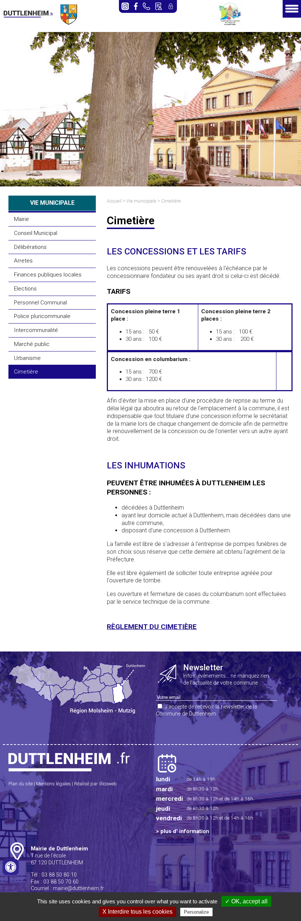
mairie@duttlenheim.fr (78, 888)
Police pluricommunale (42, 316)
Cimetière (26, 371)
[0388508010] (146, 6)
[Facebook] (135, 6)
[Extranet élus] (170, 6)
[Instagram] (125, 6)
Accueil (114, 201)
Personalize (196, 912)
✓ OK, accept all (246, 901)
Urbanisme (27, 358)
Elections (25, 288)
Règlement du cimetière (152, 626)
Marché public (32, 344)
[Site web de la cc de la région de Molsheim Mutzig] (230, 24)
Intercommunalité (36, 330)
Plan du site (20, 783)
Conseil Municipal (35, 233)
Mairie (21, 219)
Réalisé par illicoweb (95, 783)
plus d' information (184, 831)
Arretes (23, 260)
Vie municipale (141, 201)
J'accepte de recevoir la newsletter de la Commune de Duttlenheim (206, 710)
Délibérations (30, 247)
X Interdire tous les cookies (137, 911)
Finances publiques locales (47, 274)
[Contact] (158, 6)
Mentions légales (53, 783)
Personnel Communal (40, 302)
